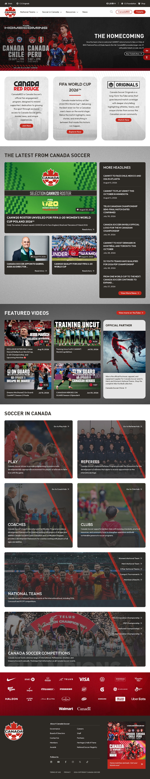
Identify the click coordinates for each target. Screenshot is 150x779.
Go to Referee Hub (131, 426)
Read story (87, 229)
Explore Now (75, 131)
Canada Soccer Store (115, 388)
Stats (10, 3)
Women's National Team (129, 558)
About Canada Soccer (60, 724)
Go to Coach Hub (59, 489)
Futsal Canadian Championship (125, 634)
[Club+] (111, 3)
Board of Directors (57, 733)
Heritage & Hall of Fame (86, 742)
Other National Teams (129, 569)
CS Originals (24, 3)
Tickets (139, 11)
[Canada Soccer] (10, 12)
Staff (79, 733)
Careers (80, 729)
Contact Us (54, 738)
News (85, 12)
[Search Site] (111, 12)
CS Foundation (130, 3)
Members (54, 742)
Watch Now (123, 120)
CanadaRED (124, 11)
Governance (55, 729)
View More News (129, 293)
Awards (53, 747)
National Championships (128, 628)
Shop (143, 3)
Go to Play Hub (60, 426)
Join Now (26, 125)
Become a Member (131, 60)
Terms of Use (55, 772)
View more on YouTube (130, 312)
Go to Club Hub (132, 489)
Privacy (67, 772)
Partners (80, 738)
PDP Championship (131, 623)
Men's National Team (130, 564)
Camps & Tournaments (129, 574)
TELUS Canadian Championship (125, 618)
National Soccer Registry (87, 747)
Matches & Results (131, 580)
